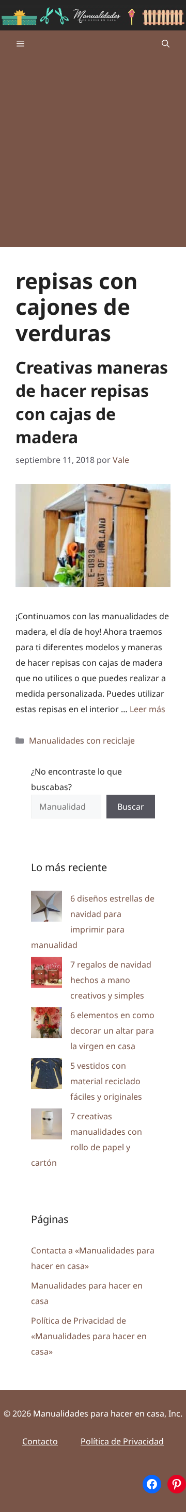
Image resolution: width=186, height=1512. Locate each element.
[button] (166, 43)
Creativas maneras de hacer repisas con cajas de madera (92, 401)
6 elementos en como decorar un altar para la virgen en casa (112, 1030)
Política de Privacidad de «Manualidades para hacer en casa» (89, 1336)
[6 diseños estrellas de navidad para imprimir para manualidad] (46, 908)
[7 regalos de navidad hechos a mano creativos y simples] (46, 974)
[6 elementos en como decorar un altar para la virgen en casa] (46, 1025)
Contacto (40, 1441)
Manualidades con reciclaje (82, 740)
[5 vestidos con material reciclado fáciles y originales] (46, 1075)
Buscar (130, 806)
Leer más (147, 709)
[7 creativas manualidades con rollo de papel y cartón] (46, 1126)
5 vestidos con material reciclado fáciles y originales (106, 1081)
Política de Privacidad (122, 1441)
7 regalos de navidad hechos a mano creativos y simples (110, 980)
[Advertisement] (93, 154)
